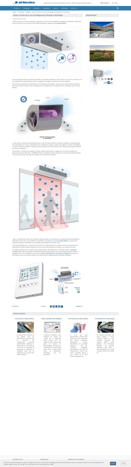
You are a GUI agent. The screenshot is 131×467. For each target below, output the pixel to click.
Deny (123, 463)
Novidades (36, 8)
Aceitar (113, 463)
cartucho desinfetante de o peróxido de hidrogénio (55, 253)
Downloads (64, 8)
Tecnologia (26, 8)
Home (14, 12)
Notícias (28, 12)
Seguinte (78, 306)
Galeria (55, 8)
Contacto (73, 8)
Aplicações (46, 8)
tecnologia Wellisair (62, 241)
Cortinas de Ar (17, 459)
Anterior (16, 306)
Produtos (16, 8)
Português (105, 3)
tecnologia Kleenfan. (60, 23)
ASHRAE (35, 153)
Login (116, 3)
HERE (51, 464)
